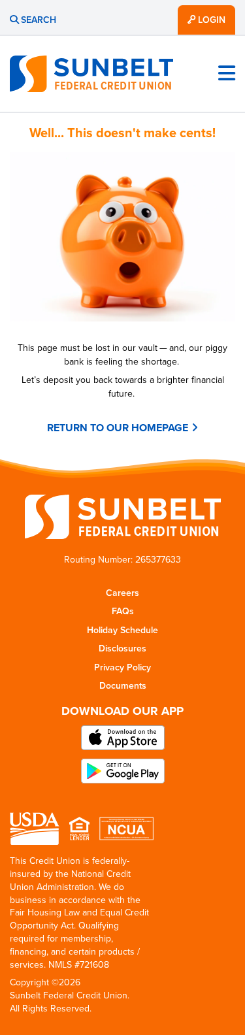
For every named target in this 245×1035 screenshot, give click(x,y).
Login (210, 20)
